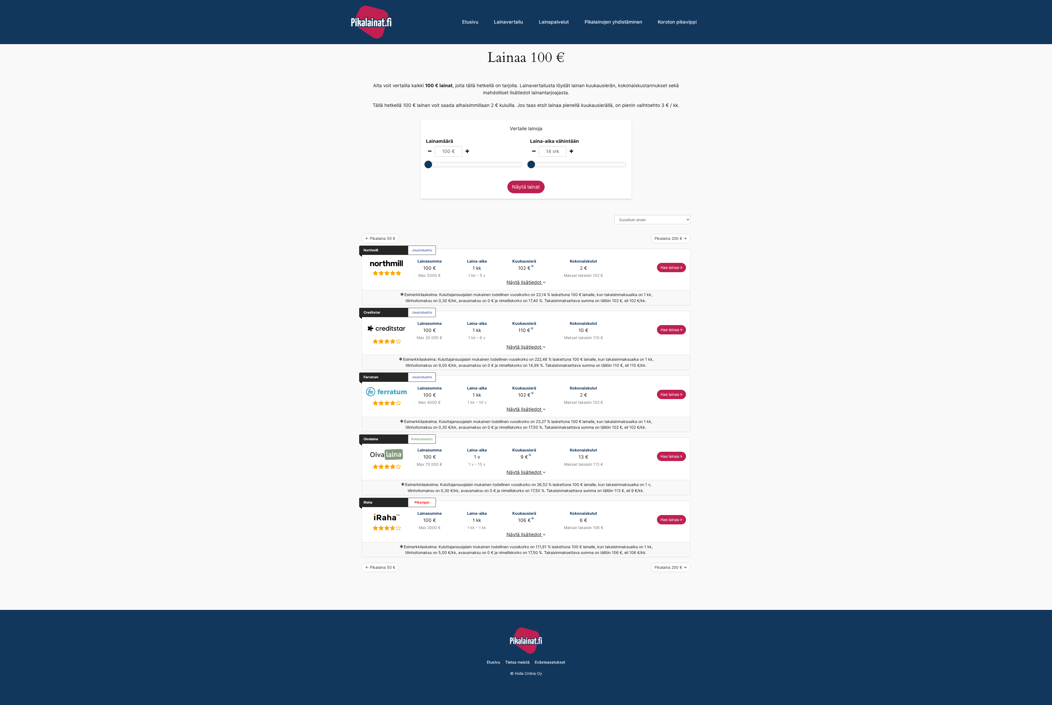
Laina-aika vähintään (554, 141)
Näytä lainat (526, 187)
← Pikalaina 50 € (380, 238)
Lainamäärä (439, 141)
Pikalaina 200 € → (670, 238)
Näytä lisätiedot (525, 282)
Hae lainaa (670, 267)
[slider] (428, 164)
